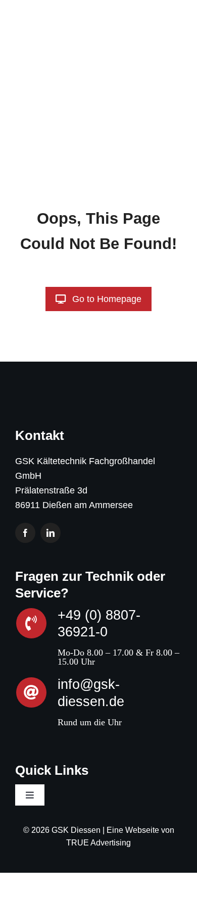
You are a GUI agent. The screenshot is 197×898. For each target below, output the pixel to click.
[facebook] (25, 533)
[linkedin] (50, 533)
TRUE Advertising (98, 842)
